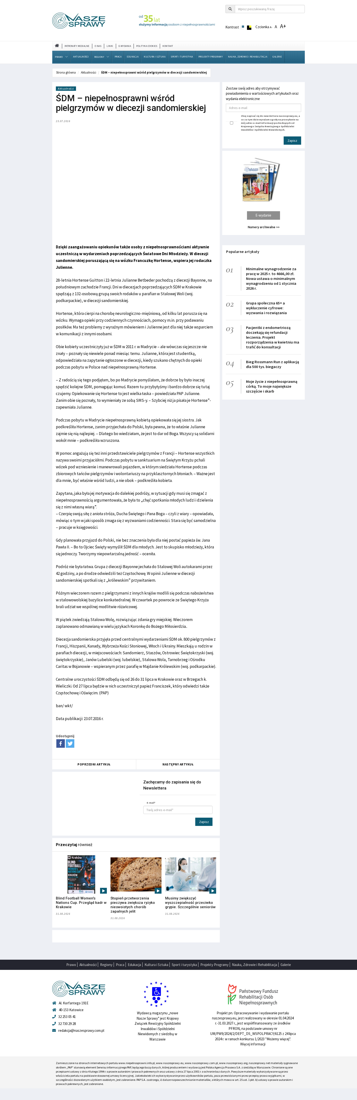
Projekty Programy (210, 56)
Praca (118, 56)
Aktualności (81, 56)
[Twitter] (70, 743)
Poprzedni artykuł (94, 764)
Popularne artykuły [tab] (242, 251)
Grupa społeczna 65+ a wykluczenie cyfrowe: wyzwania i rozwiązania (266, 308)
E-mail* (151, 802)
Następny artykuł (178, 764)
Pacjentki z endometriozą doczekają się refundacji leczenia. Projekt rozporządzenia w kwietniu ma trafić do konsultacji (272, 337)
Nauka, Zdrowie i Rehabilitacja (247, 56)
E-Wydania (125, 46)
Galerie (277, 56)
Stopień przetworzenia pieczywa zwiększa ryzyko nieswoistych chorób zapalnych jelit (132, 905)
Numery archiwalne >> (264, 227)
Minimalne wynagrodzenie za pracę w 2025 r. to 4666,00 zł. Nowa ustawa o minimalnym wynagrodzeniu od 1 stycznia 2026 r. (271, 278)
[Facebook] (60, 743)
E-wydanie (263, 215)
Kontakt (167, 46)
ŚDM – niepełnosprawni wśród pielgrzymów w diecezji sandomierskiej (154, 72)
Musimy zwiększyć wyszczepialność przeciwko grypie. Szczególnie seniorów (190, 902)
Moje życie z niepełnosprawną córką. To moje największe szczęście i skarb (271, 386)
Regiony (99, 57)
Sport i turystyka (182, 56)
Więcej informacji (252, 1044)
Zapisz (204, 822)
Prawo (59, 57)
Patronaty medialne (77, 46)
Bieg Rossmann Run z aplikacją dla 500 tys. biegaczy (272, 364)
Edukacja (132, 56)
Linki (110, 46)
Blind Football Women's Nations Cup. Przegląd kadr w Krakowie (81, 902)
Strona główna (66, 72)
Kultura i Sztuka (154, 56)
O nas (98, 46)
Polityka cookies (146, 46)
